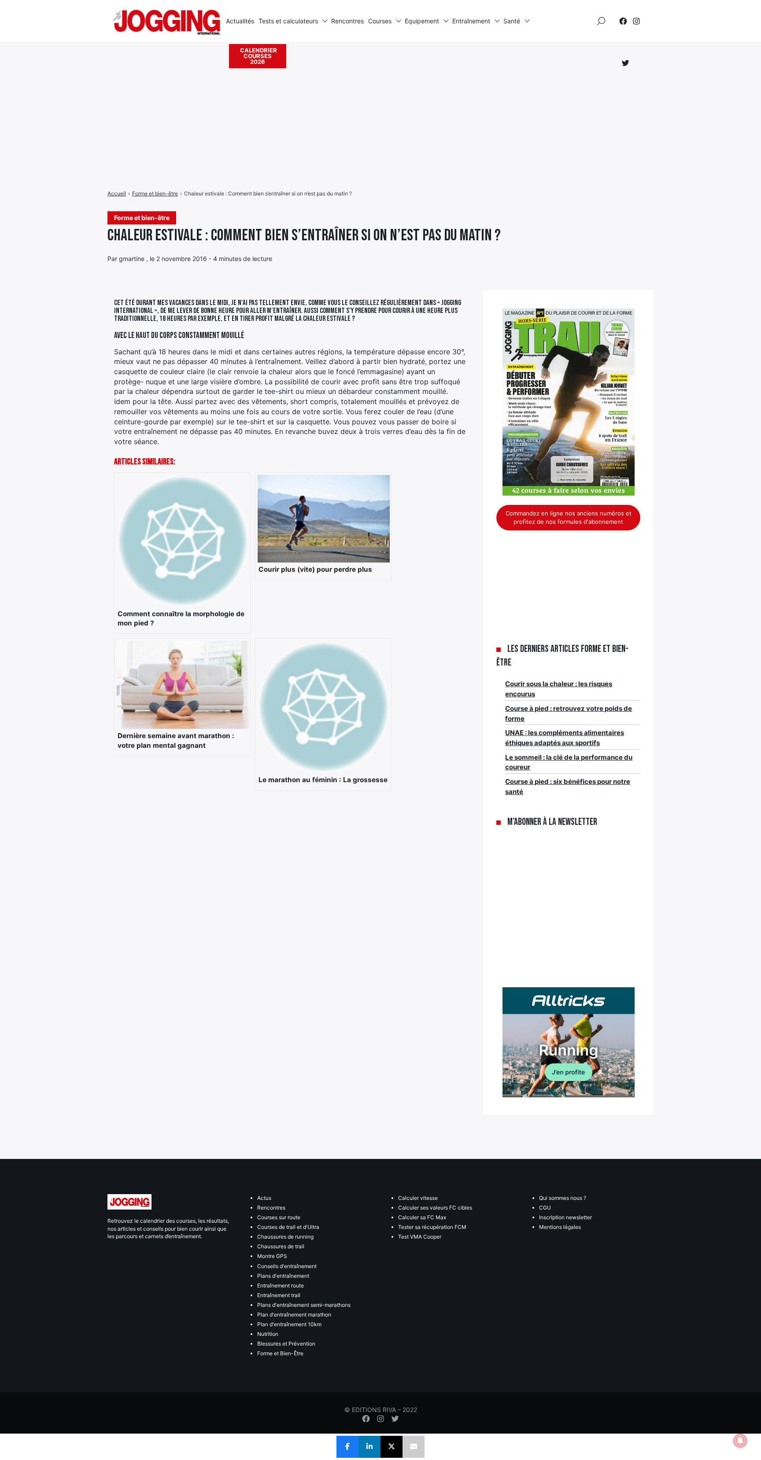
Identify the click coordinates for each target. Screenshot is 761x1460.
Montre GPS (272, 1256)
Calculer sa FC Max (422, 1217)
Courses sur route (278, 1217)
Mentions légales (560, 1227)
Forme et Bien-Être (280, 1353)
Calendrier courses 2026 (258, 56)
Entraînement (471, 21)
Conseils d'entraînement (287, 1266)
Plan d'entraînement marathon (294, 1314)
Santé (511, 21)
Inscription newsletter (565, 1217)
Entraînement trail (278, 1295)
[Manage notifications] (740, 1441)
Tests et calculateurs (288, 21)
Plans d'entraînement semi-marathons (304, 1305)
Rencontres (347, 21)
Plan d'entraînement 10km (289, 1324)
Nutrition (267, 1334)
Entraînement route (280, 1285)
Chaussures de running (285, 1236)
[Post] (391, 1447)
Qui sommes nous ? (562, 1198)
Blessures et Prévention (286, 1343)
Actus (264, 1198)
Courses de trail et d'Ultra (288, 1227)
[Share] (347, 1447)
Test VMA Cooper (419, 1236)
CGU (545, 1207)
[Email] (414, 1447)
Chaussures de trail (280, 1246)
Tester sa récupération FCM (432, 1227)
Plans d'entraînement (283, 1275)
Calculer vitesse (418, 1198)
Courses (380, 21)
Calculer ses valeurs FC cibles (435, 1207)
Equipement (422, 21)
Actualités (240, 21)
